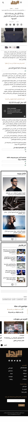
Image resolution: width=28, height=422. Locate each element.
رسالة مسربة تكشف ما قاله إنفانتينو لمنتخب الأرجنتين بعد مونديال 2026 (10, 272)
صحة (11, 373)
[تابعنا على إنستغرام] (17, 360)
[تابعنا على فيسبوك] (20, 360)
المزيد (5, 345)
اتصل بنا (24, 389)
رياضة (11, 379)
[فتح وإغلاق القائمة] (21, 2)
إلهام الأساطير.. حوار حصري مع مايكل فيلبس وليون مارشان (14, 231)
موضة (25, 370)
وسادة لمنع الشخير (6, 299)
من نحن (24, 386)
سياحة (25, 373)
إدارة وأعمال (23, 367)
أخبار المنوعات (19, 299)
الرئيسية (16, 8)
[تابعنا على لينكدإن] (12, 360)
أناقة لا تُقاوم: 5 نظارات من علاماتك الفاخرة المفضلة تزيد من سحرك (15, 193)
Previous (25, 37)
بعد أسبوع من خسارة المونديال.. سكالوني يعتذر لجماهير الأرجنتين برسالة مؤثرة (10, 258)
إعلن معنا (24, 392)
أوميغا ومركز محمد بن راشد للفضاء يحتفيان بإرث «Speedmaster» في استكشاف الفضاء (9, 251)
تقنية (25, 376)
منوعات (11, 8)
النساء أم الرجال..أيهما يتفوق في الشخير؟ (14, 99)
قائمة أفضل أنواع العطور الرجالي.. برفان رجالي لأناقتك (14, 212)
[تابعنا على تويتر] (14, 360)
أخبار (25, 299)
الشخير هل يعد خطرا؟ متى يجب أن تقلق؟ (14, 63)
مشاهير (10, 370)
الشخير (13, 299)
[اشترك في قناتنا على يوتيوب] (9, 360)
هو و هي (10, 368)
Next (2, 37)
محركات (24, 379)
